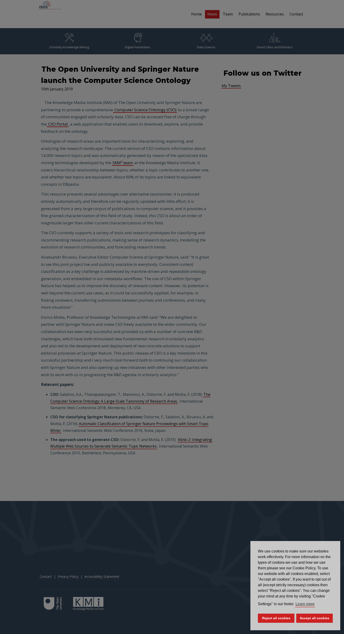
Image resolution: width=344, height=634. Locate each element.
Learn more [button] (305, 604)
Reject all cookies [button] (276, 618)
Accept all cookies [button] (314, 618)
